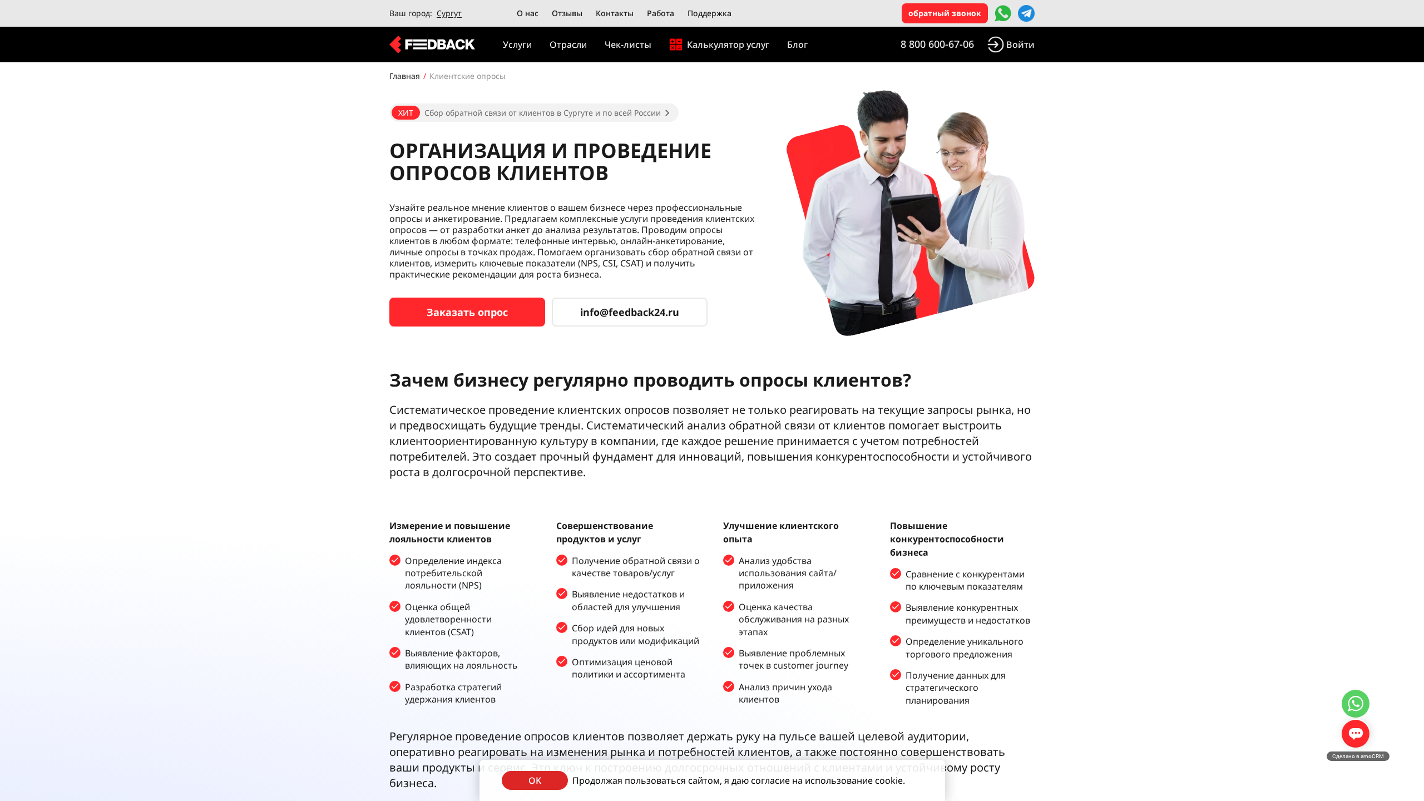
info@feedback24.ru (629, 312)
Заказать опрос (467, 312)
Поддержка (709, 13)
